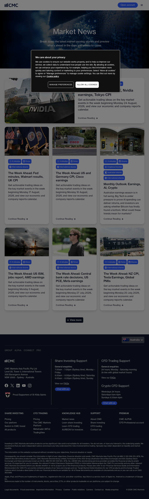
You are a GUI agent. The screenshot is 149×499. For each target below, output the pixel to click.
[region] (75, 71)
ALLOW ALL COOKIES (87, 85)
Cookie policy (53, 76)
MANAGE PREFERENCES (60, 85)
